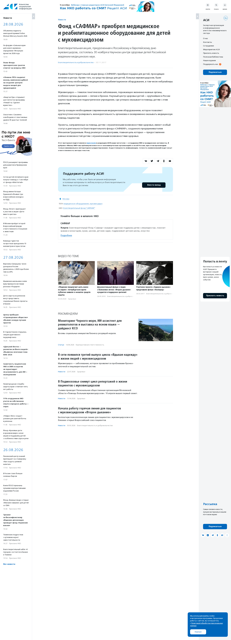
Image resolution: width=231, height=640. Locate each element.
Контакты (207, 42)
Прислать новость (211, 53)
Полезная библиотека (213, 57)
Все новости (9, 564)
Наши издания (209, 60)
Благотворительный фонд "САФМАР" (79, 208)
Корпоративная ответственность (90, 345)
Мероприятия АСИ (211, 49)
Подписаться (215, 72)
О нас (205, 38)
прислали (91, 143)
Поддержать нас (210, 64)
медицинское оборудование (76, 204)
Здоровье (72, 299)
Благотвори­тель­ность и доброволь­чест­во (76, 62)
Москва (66, 199)
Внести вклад (154, 185)
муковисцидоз (96, 204)
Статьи (61, 345)
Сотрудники (208, 46)
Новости (62, 19)
